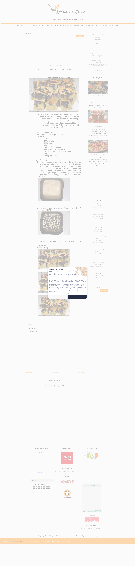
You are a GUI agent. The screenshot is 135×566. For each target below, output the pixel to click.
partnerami (55, 271)
